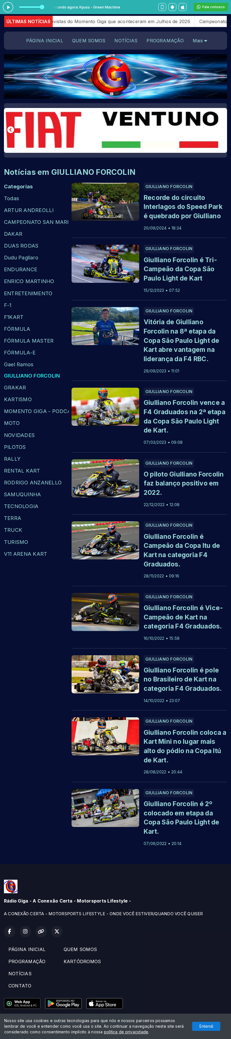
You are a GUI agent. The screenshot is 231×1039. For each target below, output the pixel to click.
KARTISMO (18, 399)
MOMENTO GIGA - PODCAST (36, 411)
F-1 (8, 305)
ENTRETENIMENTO (28, 293)
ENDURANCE (20, 269)
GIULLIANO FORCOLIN (32, 375)
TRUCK (13, 530)
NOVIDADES (19, 435)
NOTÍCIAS (125, 40)
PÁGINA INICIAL (44, 40)
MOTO (12, 423)
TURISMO (16, 542)
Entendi (206, 1026)
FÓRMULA (17, 329)
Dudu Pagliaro (21, 257)
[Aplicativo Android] (172, 7)
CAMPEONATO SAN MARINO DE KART (36, 222)
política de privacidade (126, 1031)
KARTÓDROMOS (82, 961)
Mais (198, 40)
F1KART (13, 317)
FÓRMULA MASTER (29, 340)
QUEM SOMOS (88, 40)
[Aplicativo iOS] (182, 7)
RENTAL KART (22, 470)
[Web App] (162, 7)
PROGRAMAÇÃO (165, 40)
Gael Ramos (19, 364)
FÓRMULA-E (19, 352)
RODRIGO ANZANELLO (33, 482)
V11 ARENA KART (25, 554)
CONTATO (20, 986)
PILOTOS (15, 447)
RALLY (12, 459)
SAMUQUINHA (22, 494)
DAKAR (13, 234)
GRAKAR (15, 387)
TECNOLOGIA (21, 506)
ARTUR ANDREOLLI (29, 210)
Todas (11, 198)
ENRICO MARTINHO (29, 281)
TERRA (12, 518)
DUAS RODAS (21, 245)
